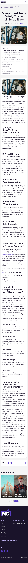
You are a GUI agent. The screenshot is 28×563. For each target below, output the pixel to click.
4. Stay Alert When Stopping (10, 56)
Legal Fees (5, 69)
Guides (3, 526)
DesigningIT (7, 561)
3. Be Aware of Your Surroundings (11, 54)
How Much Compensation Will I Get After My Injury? (14, 61)
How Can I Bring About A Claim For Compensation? (14, 71)
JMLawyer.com (19, 115)
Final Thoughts (6, 73)
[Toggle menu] (25, 2)
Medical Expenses (7, 64)
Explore (3, 523)
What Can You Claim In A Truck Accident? (13, 59)
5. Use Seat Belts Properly (9, 57)
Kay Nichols (20, 23)
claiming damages (7, 254)
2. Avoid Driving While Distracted (11, 52)
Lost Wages (5, 66)
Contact (3, 536)
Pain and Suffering (7, 62)
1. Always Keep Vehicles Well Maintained (14, 50)
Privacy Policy (24, 557)
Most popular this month (20, 523)
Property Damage (7, 68)
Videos (3, 529)
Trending (3, 533)
